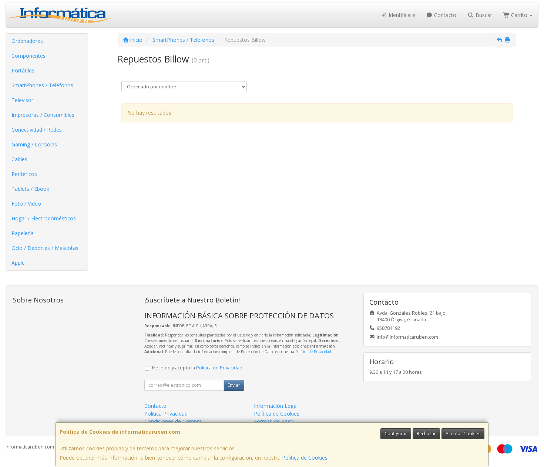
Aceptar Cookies (463, 433)
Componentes (28, 55)
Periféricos (24, 173)
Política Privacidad (166, 413)
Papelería (22, 233)
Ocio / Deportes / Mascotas (44, 247)
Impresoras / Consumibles (42, 114)
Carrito (519, 14)
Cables (19, 159)
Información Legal (276, 405)
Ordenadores (27, 40)
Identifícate (401, 14)
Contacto (444, 14)
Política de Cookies (305, 457)
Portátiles (22, 70)
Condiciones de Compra (173, 421)
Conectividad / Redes (36, 129)
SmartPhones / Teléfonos (42, 85)
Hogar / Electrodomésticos (43, 218)
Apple (18, 262)
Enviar (234, 385)
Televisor (22, 100)
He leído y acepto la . (198, 368)
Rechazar (426, 433)
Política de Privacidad (313, 351)
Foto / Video (26, 203)
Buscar (483, 14)
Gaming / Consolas (34, 144)
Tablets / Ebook (30, 188)
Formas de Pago (274, 421)
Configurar (396, 433)
